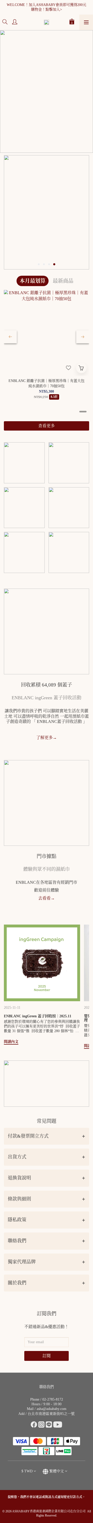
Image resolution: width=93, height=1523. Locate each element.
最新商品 (63, 281)
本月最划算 (32, 281)
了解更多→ (46, 737)
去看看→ (46, 898)
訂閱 (46, 1356)
